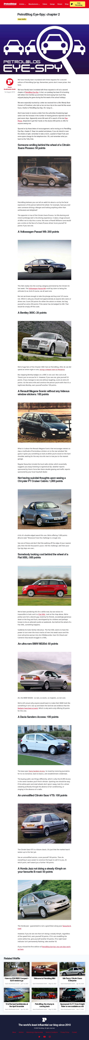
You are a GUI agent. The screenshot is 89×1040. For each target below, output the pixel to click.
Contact (74, 1032)
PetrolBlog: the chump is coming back (44, 1005)
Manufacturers (34, 4)
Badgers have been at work (28, 708)
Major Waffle (22, 19)
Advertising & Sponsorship (34, 1032)
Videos (45, 4)
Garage (52, 4)
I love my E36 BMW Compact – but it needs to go (17, 979)
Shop (66, 4)
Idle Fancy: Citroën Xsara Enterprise (72, 979)
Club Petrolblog (78, 4)
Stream (59, 4)
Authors (21, 1032)
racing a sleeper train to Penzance (52, 369)
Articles (22, 4)
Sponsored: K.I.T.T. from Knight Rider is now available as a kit (72, 1005)
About (14, 1032)
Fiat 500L (42, 614)
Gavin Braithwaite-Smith (10, 88)
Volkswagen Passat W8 (37, 288)
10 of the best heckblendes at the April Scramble (17, 1005)
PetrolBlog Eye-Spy (32, 92)
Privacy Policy (64, 1032)
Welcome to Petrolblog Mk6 (44, 978)
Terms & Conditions (52, 1032)
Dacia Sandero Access (37, 771)
